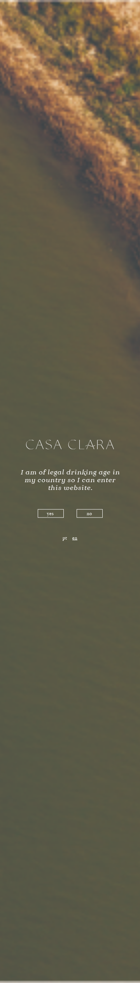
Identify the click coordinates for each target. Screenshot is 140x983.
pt (65, 538)
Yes (50, 514)
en (74, 538)
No (89, 514)
